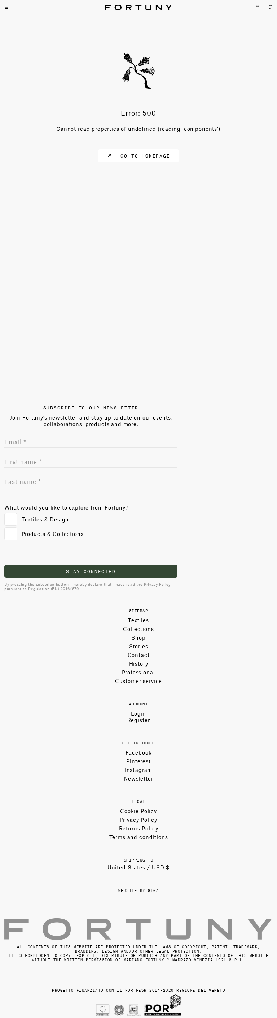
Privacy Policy (157, 584)
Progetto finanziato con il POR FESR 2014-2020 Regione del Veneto (138, 990)
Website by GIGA (138, 890)
